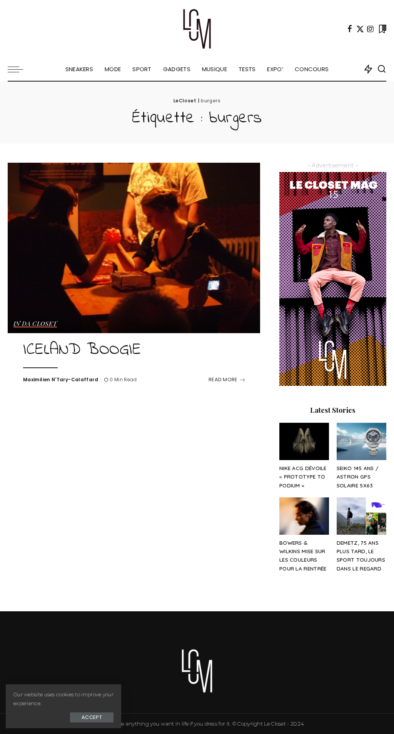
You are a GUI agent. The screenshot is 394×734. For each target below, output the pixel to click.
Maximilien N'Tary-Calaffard (60, 379)
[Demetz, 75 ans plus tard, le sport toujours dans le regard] (361, 516)
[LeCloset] (197, 29)
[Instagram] (370, 28)
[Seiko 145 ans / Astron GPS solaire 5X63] (361, 441)
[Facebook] (350, 28)
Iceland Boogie (82, 350)
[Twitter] (360, 28)
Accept (92, 717)
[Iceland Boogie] (134, 248)
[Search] (381, 69)
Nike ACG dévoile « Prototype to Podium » (303, 477)
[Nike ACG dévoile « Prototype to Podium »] (304, 441)
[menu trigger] (19, 69)
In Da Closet (35, 323)
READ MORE (223, 379)
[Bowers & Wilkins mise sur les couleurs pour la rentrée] (304, 516)
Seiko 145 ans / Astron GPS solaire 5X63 (358, 477)
